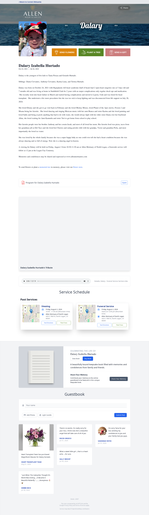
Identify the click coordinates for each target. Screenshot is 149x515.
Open (124, 182)
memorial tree (45, 167)
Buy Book (88, 359)
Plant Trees (63, 323)
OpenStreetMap (77, 509)
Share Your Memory (118, 379)
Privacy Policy (68, 505)
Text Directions (48, 323)
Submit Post (120, 415)
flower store (77, 167)
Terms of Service (80, 505)
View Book (76, 359)
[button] (31, 311)
